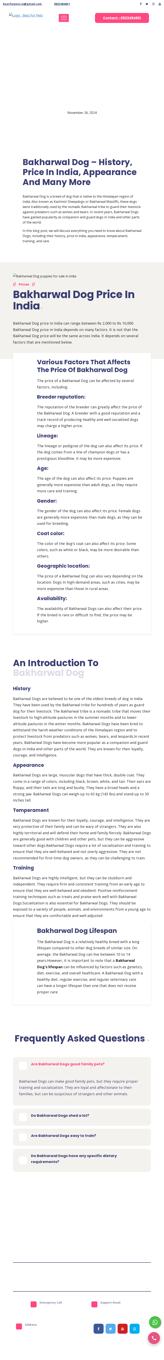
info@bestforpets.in (121, 1309)
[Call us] (154, 1338)
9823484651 (62, 4)
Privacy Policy (77, 1277)
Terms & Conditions (49, 1277)
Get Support (121, 1277)
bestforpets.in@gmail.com (22, 4)
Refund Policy (99, 1277)
